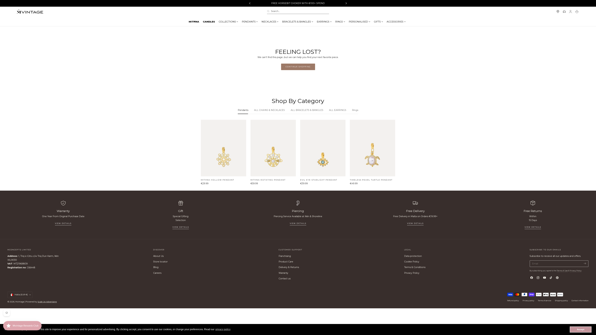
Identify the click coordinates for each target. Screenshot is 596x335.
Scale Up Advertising (47, 302)
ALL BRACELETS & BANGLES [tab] (307, 110)
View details (63, 223)
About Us (158, 256)
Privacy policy (528, 300)
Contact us (285, 278)
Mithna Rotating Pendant (268, 180)
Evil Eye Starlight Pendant (318, 180)
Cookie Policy (411, 261)
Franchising (285, 256)
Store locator (160, 261)
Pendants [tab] (243, 110)
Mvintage (19, 302)
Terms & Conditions (414, 267)
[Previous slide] (249, 3)
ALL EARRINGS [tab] (337, 110)
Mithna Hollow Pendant (217, 180)
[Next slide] (346, 3)
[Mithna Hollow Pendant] (223, 148)
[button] (298, 11)
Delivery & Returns (289, 267)
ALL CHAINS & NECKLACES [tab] (269, 110)
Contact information (580, 300)
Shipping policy (561, 300)
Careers (157, 273)
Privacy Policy (411, 273)
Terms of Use (562, 271)
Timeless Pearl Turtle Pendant (371, 180)
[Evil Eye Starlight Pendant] (322, 148)
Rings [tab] (355, 110)
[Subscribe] (585, 263)
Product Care (286, 261)
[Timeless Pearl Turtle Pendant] (372, 148)
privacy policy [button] (222, 329)
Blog (155, 267)
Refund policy (513, 300)
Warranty (283, 273)
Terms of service (544, 300)
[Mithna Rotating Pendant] (273, 148)
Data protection (413, 256)
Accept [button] (580, 329)
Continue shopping (298, 67)
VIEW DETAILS (180, 227)
